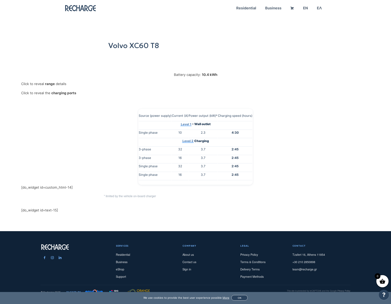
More (226, 297)
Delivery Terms (250, 269)
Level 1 (186, 124)
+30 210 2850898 (303, 262)
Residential (246, 8)
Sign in (186, 269)
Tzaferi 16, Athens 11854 (308, 255)
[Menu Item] (44, 258)
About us (188, 255)
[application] (384, 296)
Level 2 (187, 141)
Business (273, 8)
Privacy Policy (249, 255)
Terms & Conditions (253, 262)
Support (121, 276)
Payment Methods (252, 276)
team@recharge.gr (304, 269)
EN (305, 8)
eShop (120, 269)
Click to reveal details (43, 84)
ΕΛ (319, 8)
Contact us (189, 262)
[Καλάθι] (292, 8)
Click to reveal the (48, 93)
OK (240, 297)
